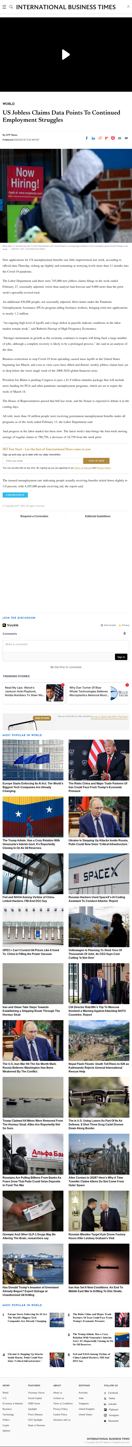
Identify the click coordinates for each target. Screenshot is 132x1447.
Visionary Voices (36, 1392)
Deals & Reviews (36, 1425)
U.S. (5, 1398)
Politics (6, 1420)
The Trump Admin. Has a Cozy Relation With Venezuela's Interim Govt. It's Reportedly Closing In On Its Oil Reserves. (31, 844)
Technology (8, 1414)
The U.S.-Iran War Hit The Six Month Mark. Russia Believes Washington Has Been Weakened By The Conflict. (30, 1067)
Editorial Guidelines (98, 516)
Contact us (58, 1398)
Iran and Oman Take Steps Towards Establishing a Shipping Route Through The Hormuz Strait (31, 1011)
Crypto (6, 1425)
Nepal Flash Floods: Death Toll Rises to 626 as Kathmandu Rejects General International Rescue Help (99, 1067)
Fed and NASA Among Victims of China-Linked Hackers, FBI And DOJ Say (91, 1357)
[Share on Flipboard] (107, 138)
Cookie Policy (60, 1414)
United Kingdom (87, 1409)
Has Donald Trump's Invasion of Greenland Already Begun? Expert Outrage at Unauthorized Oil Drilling (31, 1291)
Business (7, 1409)
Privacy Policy (103, 468)
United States (85, 1414)
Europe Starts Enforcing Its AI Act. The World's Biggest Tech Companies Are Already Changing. (33, 787)
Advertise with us (61, 1420)
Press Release (35, 1414)
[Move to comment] (126, 138)
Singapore (84, 1403)
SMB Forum (34, 1403)
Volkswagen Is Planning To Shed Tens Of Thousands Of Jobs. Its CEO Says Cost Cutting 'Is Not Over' (95, 954)
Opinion (6, 1430)
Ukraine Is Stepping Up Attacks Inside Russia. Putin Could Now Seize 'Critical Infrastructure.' (25, 1357)
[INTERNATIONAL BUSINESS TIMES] (66, 7)
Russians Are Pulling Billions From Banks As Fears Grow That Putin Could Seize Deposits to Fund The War (32, 1181)
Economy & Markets (13, 1403)
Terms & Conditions (63, 1403)
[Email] (120, 138)
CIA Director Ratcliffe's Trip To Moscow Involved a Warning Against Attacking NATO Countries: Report (97, 1011)
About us (57, 1392)
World (5, 1392)
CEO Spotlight (35, 1420)
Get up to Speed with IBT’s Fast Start (109, 717)
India (81, 1398)
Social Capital (35, 1398)
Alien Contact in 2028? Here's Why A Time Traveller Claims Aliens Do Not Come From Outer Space (96, 1181)
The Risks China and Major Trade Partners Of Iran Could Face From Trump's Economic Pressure (98, 787)
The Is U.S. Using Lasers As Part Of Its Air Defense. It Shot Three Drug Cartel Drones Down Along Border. (96, 1124)
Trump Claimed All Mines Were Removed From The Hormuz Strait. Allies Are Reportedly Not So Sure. (33, 1124)
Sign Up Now (42, 718)
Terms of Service (82, 468)
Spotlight (32, 1409)
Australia (83, 1392)
